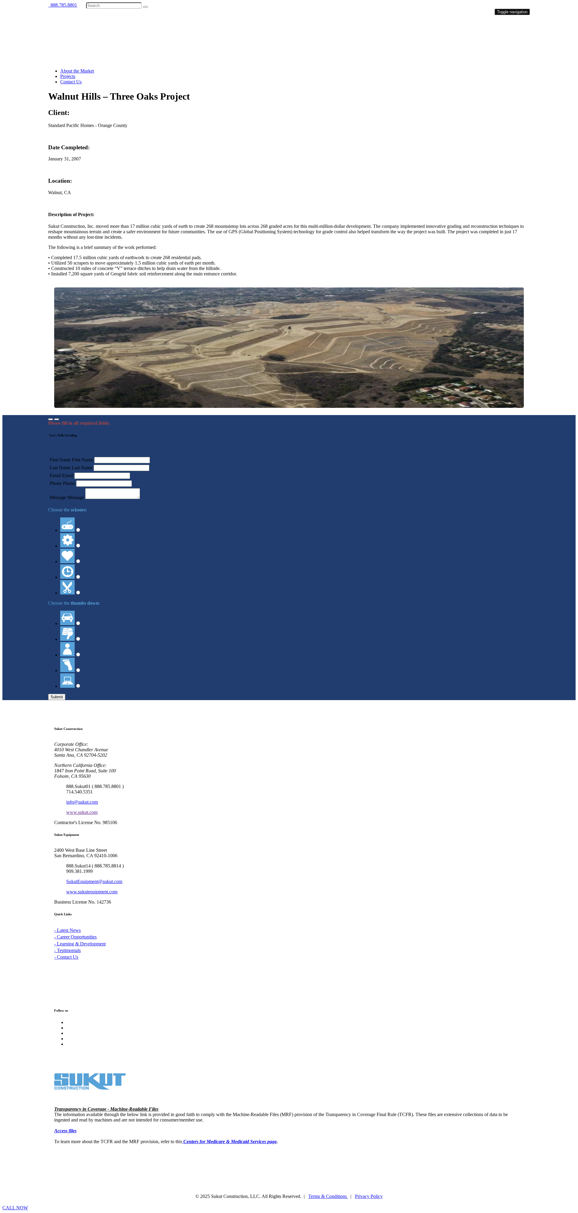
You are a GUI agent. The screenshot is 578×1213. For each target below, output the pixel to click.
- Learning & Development (80, 943)
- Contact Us (66, 957)
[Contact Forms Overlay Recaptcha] (56, 419)
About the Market (77, 70)
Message (58, 497)
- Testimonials (67, 950)
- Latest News (67, 930)
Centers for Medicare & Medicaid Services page (230, 1141)
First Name (60, 459)
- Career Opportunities (75, 936)
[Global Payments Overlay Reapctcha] (50, 419)
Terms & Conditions (328, 1196)
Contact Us (71, 81)
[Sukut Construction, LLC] (164, 60)
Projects (67, 76)
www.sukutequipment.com (91, 891)
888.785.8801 (62, 5)
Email (55, 475)
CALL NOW (15, 1207)
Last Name (60, 467)
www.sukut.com (82, 812)
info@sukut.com (82, 802)
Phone (56, 483)
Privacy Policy (369, 1196)
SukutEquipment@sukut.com (94, 881)
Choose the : (67, 509)
